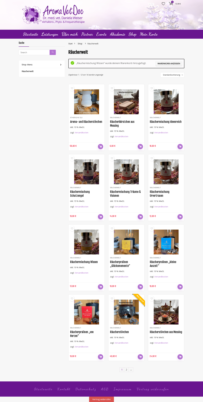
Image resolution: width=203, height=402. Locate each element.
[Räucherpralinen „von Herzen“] (86, 312)
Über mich (70, 34)
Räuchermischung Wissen (84, 262)
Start (70, 43)
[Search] (53, 52)
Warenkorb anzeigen (169, 63)
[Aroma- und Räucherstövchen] (86, 101)
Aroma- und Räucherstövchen (86, 122)
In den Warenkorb (100, 146)
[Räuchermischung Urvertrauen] (166, 171)
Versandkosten (81, 132)
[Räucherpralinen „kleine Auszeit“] (166, 242)
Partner (87, 34)
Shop (132, 34)
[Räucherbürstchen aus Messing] (126, 101)
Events (101, 34)
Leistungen (49, 34)
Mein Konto (148, 34)
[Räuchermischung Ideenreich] (166, 101)
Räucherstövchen (119, 332)
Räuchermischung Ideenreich (166, 122)
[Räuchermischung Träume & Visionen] (126, 171)
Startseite (30, 34)
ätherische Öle (76, 117)
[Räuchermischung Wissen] (86, 242)
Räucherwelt (28, 71)
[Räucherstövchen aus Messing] (166, 312)
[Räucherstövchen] (126, 312)
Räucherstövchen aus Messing (166, 332)
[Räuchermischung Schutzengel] (86, 171)
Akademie (117, 34)
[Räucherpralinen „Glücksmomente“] (126, 242)
